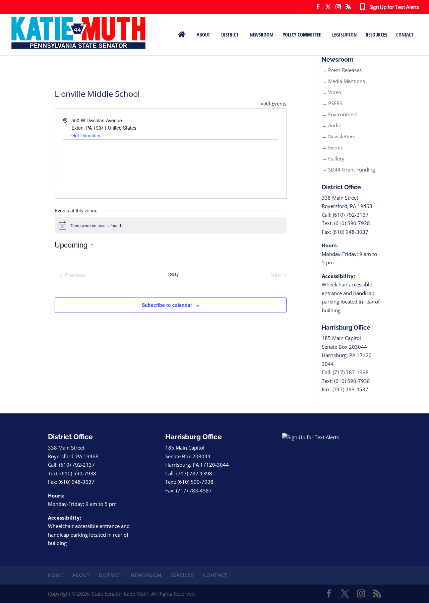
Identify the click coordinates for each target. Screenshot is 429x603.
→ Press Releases (342, 70)
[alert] (171, 225)
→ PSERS (332, 103)
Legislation (344, 34)
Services (182, 575)
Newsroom (261, 34)
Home (55, 575)
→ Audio (332, 125)
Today (173, 274)
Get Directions (86, 135)
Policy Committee (302, 34)
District (229, 34)
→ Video (331, 92)
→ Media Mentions (343, 81)
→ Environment (340, 114)
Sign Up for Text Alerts (391, 7)
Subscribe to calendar (167, 305)
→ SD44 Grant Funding (348, 169)
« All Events (274, 103)
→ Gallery (333, 158)
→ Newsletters (338, 136)
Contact (404, 34)
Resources (376, 34)
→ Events (332, 147)
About (203, 34)
